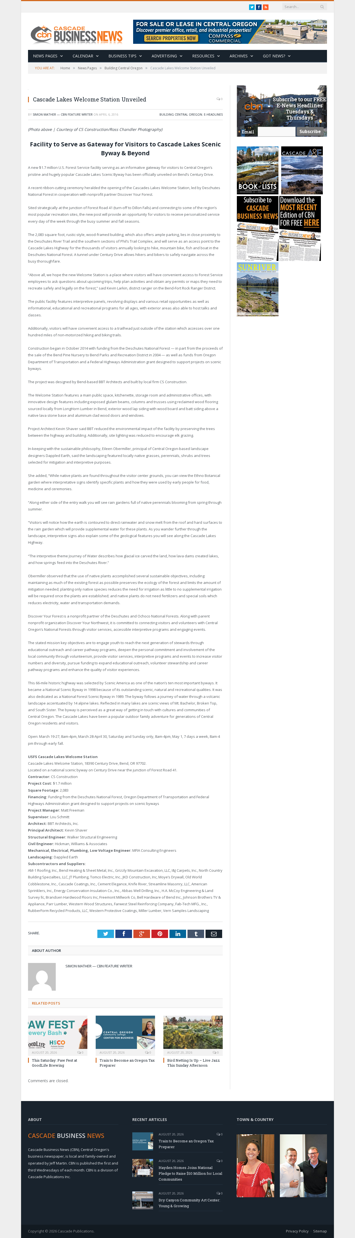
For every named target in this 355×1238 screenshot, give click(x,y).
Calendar (83, 56)
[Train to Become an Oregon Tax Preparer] (125, 1035)
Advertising (164, 56)
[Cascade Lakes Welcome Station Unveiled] (125, 88)
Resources (203, 56)
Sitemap (320, 1231)
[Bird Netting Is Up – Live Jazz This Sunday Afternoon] (193, 1035)
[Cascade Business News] (79, 31)
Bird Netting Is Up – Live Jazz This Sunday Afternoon (193, 1063)
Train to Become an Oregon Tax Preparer (186, 1143)
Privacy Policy (297, 1231)
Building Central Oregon (180, 114)
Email (248, 131)
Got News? (274, 56)
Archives (239, 56)
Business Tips (122, 56)
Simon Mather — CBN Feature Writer (63, 114)
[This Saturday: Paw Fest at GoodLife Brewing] (57, 1035)
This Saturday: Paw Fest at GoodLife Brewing (54, 1063)
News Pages (45, 56)
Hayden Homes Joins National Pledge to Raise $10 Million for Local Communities (190, 1173)
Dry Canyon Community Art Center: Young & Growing (189, 1203)
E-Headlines (213, 114)
